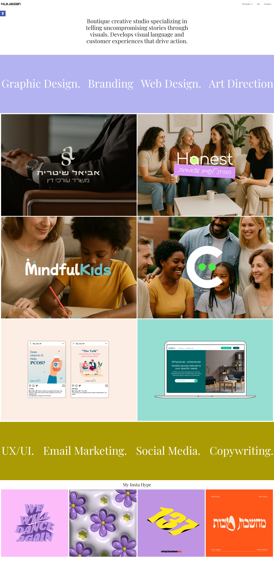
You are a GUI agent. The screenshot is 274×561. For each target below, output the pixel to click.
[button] (3, 13)
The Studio (246, 4)
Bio (258, 4)
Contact (267, 4)
